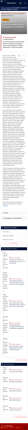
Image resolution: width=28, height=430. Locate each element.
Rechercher (15, 243)
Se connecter (5, 427)
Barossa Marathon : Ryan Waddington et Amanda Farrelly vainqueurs (16, 347)
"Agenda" (5, 205)
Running (9, 7)
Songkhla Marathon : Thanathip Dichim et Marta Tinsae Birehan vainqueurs (16, 326)
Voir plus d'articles (22, 360)
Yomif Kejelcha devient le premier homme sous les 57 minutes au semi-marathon (16, 282)
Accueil (4, 7)
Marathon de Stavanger (15, 381)
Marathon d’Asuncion (15, 410)
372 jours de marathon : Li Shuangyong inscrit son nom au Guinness (17, 261)
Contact (13, 427)
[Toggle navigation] (25, 3)
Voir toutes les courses (21, 417)
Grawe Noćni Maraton (15, 391)
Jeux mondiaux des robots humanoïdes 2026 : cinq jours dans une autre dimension (17, 304)
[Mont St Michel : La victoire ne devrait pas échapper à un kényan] (21, 57)
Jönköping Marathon (15, 400)
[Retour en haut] (25, 427)
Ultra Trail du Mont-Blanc (16, 372)
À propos (19, 427)
